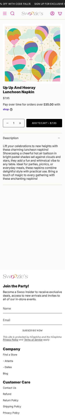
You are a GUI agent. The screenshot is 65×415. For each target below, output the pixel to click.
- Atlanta (8, 360)
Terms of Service (33, 339)
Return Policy (10, 400)
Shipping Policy (12, 406)
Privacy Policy (10, 339)
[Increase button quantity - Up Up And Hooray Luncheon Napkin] (20, 123)
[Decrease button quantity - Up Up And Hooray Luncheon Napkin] (7, 123)
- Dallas (7, 367)
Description (10, 138)
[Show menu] (4, 13)
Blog (5, 373)
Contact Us (9, 387)
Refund (7, 393)
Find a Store (10, 354)
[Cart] (60, 13)
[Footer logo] (15, 276)
